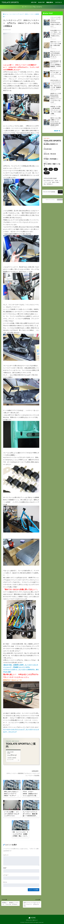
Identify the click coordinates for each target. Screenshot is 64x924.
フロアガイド (58, 2)
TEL (46, 169)
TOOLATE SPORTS (10, 2)
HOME (33, 918)
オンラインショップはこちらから (32, 7)
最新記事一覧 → (58, 130)
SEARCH (60, 191)
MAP (56, 169)
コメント (6, 855)
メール (5, 875)
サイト (5, 882)
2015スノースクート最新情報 (15, 773)
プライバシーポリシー (32, 920)
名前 (5, 868)
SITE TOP (33, 2)
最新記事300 (49, 2)
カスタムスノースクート (31, 773)
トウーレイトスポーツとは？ (50, 178)
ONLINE (47, 172)
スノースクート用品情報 (32, 775)
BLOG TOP (41, 2)
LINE (50, 169)
